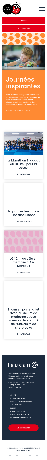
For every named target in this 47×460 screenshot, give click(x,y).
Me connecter (23, 28)
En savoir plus (23, 174)
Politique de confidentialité (20, 418)
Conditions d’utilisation (19, 415)
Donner (23, 20)
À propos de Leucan (17, 411)
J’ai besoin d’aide (16, 405)
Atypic (28, 450)
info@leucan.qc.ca (17, 385)
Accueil (9, 111)
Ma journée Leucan (22, 111)
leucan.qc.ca (15, 387)
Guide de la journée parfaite (21, 402)
